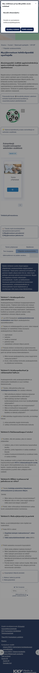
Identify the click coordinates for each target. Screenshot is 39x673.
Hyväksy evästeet (13, 29)
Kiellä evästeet (27, 29)
